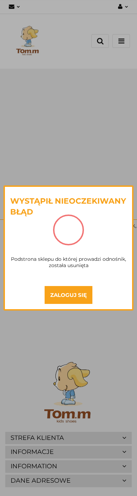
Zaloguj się (68, 295)
